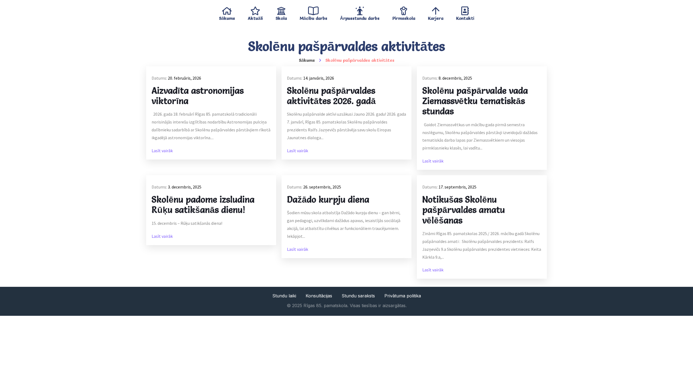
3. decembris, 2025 (184, 187)
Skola (281, 16)
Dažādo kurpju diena (328, 199)
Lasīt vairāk (162, 150)
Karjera (435, 16)
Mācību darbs (313, 16)
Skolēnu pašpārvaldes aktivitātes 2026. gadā (331, 96)
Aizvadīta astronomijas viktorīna (198, 96)
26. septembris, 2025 (322, 187)
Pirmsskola (403, 16)
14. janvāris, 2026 (318, 78)
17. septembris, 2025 (457, 187)
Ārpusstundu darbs (360, 16)
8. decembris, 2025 (455, 78)
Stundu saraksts (358, 295)
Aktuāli (255, 16)
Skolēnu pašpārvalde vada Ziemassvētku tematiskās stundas (475, 101)
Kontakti (465, 16)
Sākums (227, 16)
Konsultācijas (319, 295)
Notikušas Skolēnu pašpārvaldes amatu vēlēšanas (463, 210)
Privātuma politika (402, 295)
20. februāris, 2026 (184, 78)
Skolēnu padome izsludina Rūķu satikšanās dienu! (203, 204)
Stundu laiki (284, 295)
